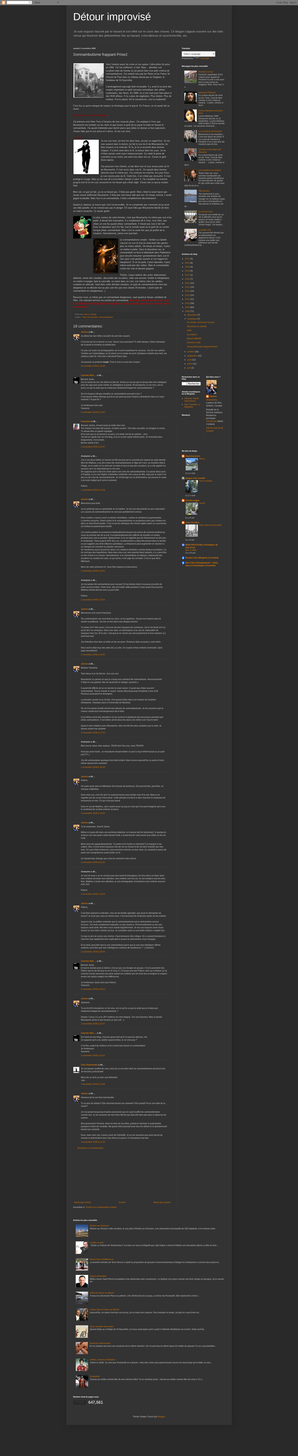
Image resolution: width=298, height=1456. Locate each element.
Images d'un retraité (195, 478)
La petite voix (204, 230)
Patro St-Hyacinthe (90, 317)
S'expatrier (95, 1376)
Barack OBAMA (194, 338)
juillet (190, 364)
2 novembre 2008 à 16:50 (93, 600)
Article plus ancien (162, 1202)
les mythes (192, 334)
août (189, 360)
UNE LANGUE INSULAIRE (210, 525)
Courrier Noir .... (88, 375)
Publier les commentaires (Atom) (101, 1207)
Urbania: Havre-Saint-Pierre (191, 399)
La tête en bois (97, 1242)
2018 (187, 271)
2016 (187, 279)
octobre (191, 351)
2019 (187, 267)
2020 (187, 263)
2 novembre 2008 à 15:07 (93, 447)
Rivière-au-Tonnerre (99, 1225)
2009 (187, 307)
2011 (187, 299)
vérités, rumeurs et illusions (102, 1359)
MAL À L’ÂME (191, 550)
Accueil (122, 1202)
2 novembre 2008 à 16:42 (93, 571)
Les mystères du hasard (209, 170)
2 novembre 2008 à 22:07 (93, 1024)
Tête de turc (204, 191)
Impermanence (192, 456)
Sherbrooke (211, 400)
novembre (192, 319)
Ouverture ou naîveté (197, 326)
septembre (192, 356)
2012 (187, 295)
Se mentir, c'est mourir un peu (201, 322)
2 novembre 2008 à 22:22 (93, 1055)
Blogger (161, 1416)
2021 (187, 259)
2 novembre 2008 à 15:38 (93, 490)
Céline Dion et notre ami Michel (104, 1309)
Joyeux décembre (98, 1276)
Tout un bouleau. (206, 481)
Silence (202, 459)
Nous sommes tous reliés (101, 1326)
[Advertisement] (122, 1175)
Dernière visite (194, 342)
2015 (187, 283)
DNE (189, 330)
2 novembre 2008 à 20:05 (93, 952)
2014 (187, 287)
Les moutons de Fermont (210, 131)
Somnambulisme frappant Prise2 (202, 346)
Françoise (86, 421)
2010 (187, 303)
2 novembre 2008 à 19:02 (93, 813)
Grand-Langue (192, 500)
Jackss (84, 332)
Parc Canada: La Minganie (192, 405)
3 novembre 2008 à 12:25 (93, 1142)
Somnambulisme (106, 317)
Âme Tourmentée (89, 1065)
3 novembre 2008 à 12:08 (93, 1084)
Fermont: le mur (205, 72)
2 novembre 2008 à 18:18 (93, 767)
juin (189, 368)
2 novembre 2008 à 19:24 (93, 894)
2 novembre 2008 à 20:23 (93, 989)
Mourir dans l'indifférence (101, 1259)
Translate (204, 58)
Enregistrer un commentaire (90, 1148)
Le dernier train (205, 211)
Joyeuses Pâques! (207, 92)
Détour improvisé (112, 16)
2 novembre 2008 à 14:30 (93, 412)
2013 (187, 291)
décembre (192, 315)
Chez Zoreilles (192, 522)
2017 (187, 275)
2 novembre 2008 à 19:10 (93, 862)
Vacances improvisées (100, 1343)
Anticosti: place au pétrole (102, 1293)
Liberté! (202, 503)
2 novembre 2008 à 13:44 (93, 366)
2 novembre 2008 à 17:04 (93, 732)
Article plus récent (82, 1202)
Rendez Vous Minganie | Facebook (202, 558)
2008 (187, 311)
